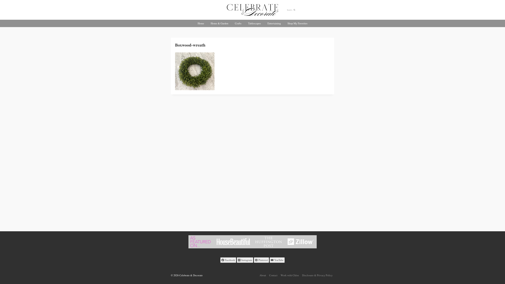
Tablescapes (254, 23)
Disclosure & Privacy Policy (317, 275)
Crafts (238, 23)
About (262, 275)
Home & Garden (219, 23)
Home (201, 23)
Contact (273, 275)
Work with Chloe (290, 275)
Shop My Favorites (297, 23)
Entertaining (274, 23)
